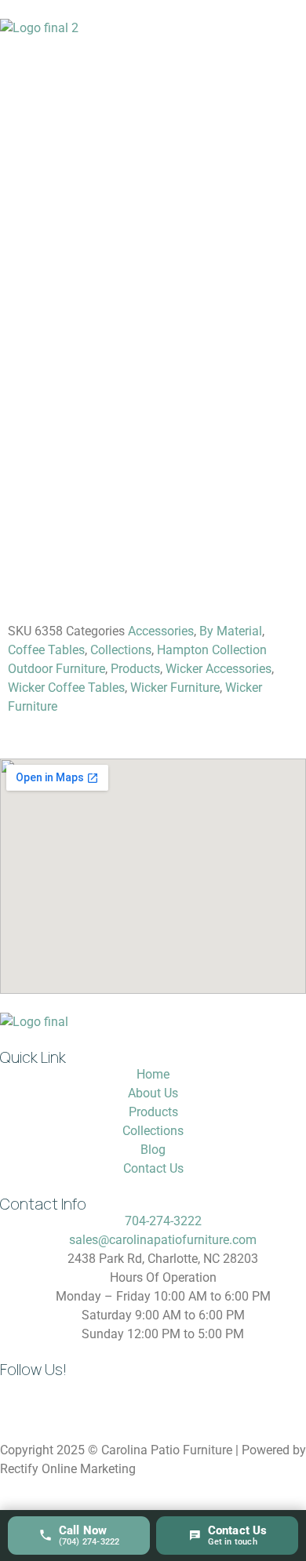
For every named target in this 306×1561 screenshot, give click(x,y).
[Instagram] (19, 1397)
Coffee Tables (46, 649)
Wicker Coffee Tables (66, 687)
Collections (120, 649)
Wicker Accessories (218, 668)
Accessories (161, 631)
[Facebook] (62, 1397)
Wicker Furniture (175, 687)
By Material (230, 631)
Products (135, 668)
